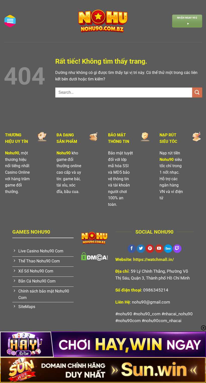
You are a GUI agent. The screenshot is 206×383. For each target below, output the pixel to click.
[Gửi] (197, 92)
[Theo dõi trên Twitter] (141, 248)
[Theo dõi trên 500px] (168, 248)
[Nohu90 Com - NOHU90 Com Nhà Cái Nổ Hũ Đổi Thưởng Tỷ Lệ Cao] (103, 21)
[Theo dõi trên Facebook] (132, 248)
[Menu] (10, 21)
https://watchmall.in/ (153, 259)
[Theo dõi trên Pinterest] (150, 248)
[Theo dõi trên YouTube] (159, 248)
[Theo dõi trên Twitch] (177, 248)
